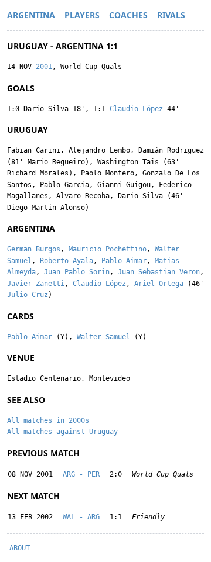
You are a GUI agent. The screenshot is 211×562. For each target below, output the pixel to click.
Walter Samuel (103, 337)
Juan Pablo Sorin (77, 272)
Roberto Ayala (66, 261)
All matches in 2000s (48, 420)
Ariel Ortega (158, 284)
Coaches (128, 14)
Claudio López (136, 109)
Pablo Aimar (124, 261)
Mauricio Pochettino (108, 249)
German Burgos (33, 249)
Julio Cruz (27, 295)
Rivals (171, 14)
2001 (44, 67)
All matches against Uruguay (62, 431)
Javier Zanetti (35, 284)
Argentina (31, 14)
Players (82, 14)
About (19, 548)
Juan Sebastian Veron (159, 272)
